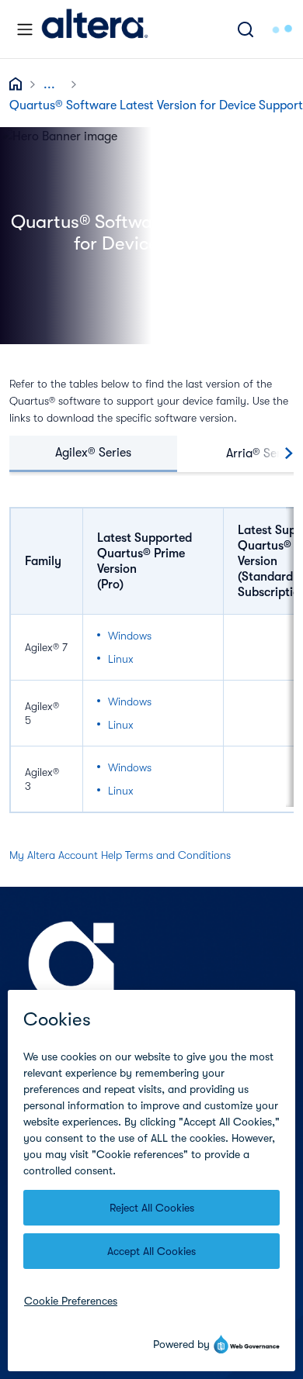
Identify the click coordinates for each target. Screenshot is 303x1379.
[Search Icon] (245, 29)
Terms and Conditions (178, 855)
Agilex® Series (93, 453)
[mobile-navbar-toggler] (24, 29)
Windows (130, 635)
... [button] (49, 84)
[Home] (94, 29)
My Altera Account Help (65, 855)
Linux (121, 659)
